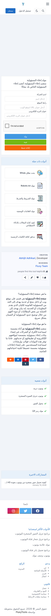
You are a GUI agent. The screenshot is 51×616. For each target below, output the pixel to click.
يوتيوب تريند (38, 388)
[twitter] (25, 511)
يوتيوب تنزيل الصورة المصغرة (31, 396)
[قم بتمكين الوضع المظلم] (36, 10)
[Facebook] (40, 360)
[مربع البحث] (43, 10)
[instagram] (13, 511)
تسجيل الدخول (25, 11)
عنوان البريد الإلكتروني (37, 111)
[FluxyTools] (23, 4)
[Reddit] (10, 360)
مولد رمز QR (37, 411)
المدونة (21, 569)
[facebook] (37, 511)
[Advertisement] (25, 47)
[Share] (25, 277)
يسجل (10, 11)
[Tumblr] (25, 364)
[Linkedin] (18, 360)
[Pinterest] (25, 360)
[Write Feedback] (32, 277)
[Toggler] (47, 4)
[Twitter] (32, 360)
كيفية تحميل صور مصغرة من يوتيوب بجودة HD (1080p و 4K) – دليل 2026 (25, 482)
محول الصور (38, 403)
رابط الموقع (41, 103)
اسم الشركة (41, 94)
